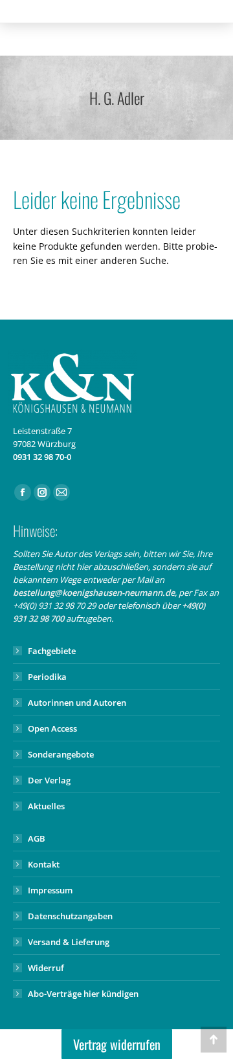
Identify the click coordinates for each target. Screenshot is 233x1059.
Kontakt (44, 864)
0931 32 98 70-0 (42, 457)
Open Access (52, 728)
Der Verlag (49, 780)
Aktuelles (46, 806)
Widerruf (46, 968)
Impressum (50, 890)
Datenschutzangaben (70, 916)
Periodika (47, 676)
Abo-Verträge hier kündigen (83, 993)
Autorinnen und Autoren (77, 702)
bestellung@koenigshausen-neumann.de (94, 592)
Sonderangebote (61, 754)
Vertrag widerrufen (117, 1044)
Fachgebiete (52, 651)
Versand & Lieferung (68, 942)
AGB (36, 838)
